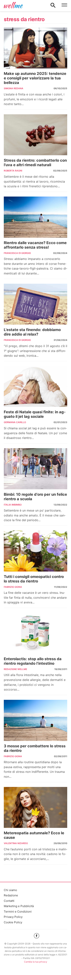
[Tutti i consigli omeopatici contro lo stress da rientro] (35, 551)
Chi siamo (10, 890)
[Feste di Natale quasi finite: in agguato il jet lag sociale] (35, 386)
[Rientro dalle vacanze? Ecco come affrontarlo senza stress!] (35, 217)
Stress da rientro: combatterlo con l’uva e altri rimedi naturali (35, 162)
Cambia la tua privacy (35, 961)
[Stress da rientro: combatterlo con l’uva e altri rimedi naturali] (35, 134)
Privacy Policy (13, 917)
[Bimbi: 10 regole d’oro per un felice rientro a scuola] (35, 468)
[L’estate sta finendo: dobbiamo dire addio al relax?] (35, 304)
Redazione (11, 895)
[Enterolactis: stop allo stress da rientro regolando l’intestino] (35, 633)
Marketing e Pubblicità (19, 906)
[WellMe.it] (13, 5)
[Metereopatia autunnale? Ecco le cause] (35, 807)
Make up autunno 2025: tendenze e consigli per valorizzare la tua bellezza (35, 78)
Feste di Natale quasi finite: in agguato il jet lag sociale (35, 414)
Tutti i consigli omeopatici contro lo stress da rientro (34, 578)
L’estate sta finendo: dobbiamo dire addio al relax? (32, 332)
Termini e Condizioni (18, 911)
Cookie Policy (13, 922)
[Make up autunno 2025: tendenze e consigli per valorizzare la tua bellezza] (35, 48)
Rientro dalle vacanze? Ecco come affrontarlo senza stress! (35, 245)
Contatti (9, 901)
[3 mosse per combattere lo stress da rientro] (35, 720)
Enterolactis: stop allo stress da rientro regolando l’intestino (33, 661)
